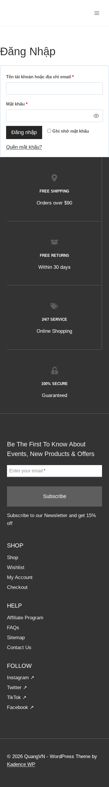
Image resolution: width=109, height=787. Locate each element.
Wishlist (15, 567)
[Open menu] (96, 13)
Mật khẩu (18, 105)
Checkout (17, 587)
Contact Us (19, 647)
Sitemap (16, 637)
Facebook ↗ (20, 707)
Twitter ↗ (17, 687)
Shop (12, 557)
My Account (20, 577)
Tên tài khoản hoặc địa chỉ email (41, 78)
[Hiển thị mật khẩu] (96, 115)
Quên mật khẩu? (24, 147)
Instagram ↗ (20, 677)
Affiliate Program (25, 617)
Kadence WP (21, 764)
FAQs (13, 627)
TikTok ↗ (16, 697)
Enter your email (27, 470)
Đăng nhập (24, 132)
